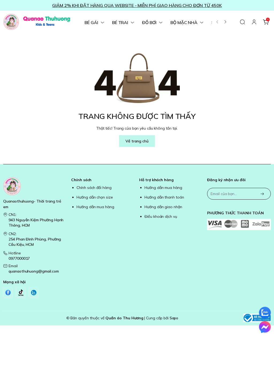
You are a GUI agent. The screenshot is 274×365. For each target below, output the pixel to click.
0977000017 (19, 258)
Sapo (174, 318)
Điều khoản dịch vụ (160, 216)
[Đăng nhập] (254, 22)
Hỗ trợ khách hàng (156, 179)
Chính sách (81, 179)
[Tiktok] (21, 292)
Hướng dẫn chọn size (95, 197)
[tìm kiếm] (242, 22)
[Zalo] (34, 292)
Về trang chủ (136, 141)
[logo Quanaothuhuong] (35, 186)
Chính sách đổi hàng (94, 187)
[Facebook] (8, 292)
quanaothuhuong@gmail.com (34, 271)
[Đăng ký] (262, 194)
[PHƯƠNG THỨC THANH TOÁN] (239, 224)
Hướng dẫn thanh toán (164, 197)
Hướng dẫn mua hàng (95, 206)
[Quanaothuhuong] (36, 22)
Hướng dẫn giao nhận (163, 206)
